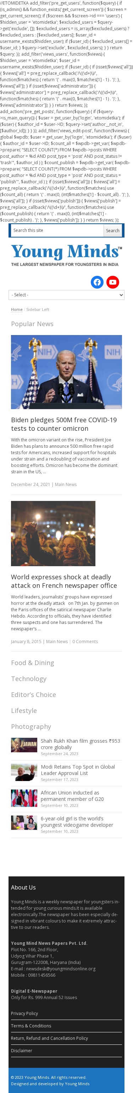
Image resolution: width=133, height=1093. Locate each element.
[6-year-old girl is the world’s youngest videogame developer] (24, 822)
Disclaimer (21, 1051)
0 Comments (85, 641)
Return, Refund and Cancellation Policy (49, 1038)
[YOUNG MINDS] (66, 255)
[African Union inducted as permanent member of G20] (24, 798)
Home (17, 309)
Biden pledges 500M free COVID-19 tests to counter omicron (64, 424)
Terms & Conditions (31, 1026)
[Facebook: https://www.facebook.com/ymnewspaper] (97, 282)
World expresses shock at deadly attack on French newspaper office (64, 581)
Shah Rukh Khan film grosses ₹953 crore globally (80, 744)
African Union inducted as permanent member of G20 (72, 795)
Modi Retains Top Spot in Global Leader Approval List (78, 769)
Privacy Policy (24, 1013)
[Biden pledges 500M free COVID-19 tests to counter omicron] (66, 372)
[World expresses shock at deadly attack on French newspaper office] (66, 533)
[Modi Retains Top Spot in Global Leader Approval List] (24, 772)
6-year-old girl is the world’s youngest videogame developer (77, 821)
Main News (66, 484)
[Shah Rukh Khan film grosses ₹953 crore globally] (24, 745)
